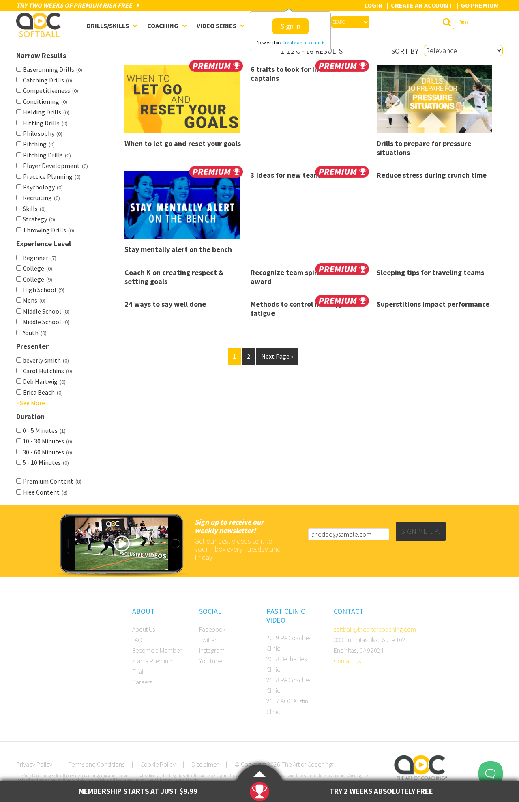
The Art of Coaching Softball (40, 25)
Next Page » (277, 356)
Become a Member (157, 650)
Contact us (347, 661)
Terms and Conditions (96, 764)
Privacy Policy (34, 764)
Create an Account (422, 5)
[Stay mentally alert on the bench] (183, 208)
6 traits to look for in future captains (296, 74)
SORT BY (404, 51)
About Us (143, 629)
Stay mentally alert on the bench (178, 249)
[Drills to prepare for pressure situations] (436, 102)
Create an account (302, 42)
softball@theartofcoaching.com (375, 629)
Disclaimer (205, 764)
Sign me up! (420, 531)
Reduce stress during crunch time (432, 175)
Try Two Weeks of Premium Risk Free (74, 5)
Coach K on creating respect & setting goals (173, 277)
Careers (142, 682)
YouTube (210, 661)
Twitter (208, 640)
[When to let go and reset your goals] (183, 102)
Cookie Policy (158, 764)
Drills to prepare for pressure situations (424, 148)
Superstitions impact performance (433, 304)
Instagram (212, 650)
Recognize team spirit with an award (300, 277)
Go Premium (480, 5)
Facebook (212, 629)
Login (374, 5)
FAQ (137, 640)
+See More (30, 403)
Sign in (290, 26)
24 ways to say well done (165, 304)
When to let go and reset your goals (182, 143)
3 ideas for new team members (301, 175)
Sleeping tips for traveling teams (430, 272)
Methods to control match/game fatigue (303, 308)
